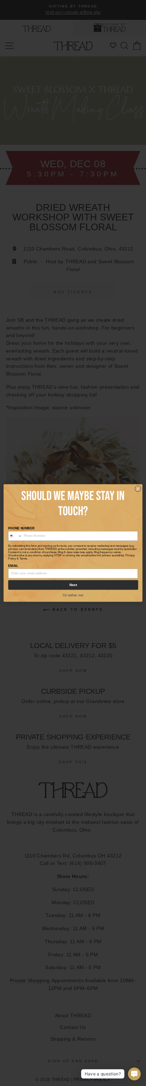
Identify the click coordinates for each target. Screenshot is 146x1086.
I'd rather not (73, 594)
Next (73, 585)
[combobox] (15, 536)
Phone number (21, 528)
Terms (23, 558)
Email (13, 566)
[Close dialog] (138, 488)
